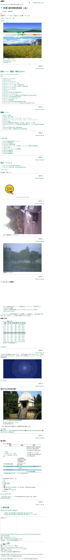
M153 (23, 341)
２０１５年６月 (12, 78)
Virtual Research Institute (36, 554)
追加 (2, 76)
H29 (12, 336)
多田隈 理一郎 (8, 550)
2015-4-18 (6, 142)
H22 (12, 324)
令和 (8, 323)
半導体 (17, 466)
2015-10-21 (6, 95)
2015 (4, 333)
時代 (6, 343)
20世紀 (20, 468)
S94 (16, 339)
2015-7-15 (6, 86)
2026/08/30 (3, 347)
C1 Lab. (14, 60)
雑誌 (4, 510)
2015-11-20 (6, 103)
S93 (16, 338)
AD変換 (34, 466)
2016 (22, 4)
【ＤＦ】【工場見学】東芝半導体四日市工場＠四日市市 (23, 95)
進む (4, 4)
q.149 (9, 62)
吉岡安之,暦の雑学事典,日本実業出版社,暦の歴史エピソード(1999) (20, 514)
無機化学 (11, 150)
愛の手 (13, 311)
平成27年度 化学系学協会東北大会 (17, 167)
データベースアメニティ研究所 (20, 558)
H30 (12, 338)
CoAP (10, 80)
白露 (13, 18)
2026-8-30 (7, 308)
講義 (2, 172)
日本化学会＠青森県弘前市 (15, 92)
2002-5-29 (6, 153)
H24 (12, 328)
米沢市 (11, 551)
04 (40, 178)
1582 (28, 453)
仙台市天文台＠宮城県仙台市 (8, 432)
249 (12, 424)
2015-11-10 (6, 101)
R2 (8, 341)
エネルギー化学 (22, 309)
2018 (4, 338)
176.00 (7, 18)
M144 (23, 326)
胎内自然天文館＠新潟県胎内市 (34, 430)
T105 (19, 334)
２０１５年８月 (12, 87)
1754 (28, 454)
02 (40, 135)
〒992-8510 (3, 551)
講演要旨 (10, 510)
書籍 (2, 510)
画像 (13, 510)
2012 (4, 328)
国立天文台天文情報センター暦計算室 (15, 487)
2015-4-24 (6, 144)
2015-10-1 (6, 94)
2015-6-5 (5, 146)
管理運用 (3, 540)
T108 (19, 339)
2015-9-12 (6, 167)
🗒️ (6, 15)
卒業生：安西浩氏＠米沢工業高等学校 (18, 129)
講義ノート (5, 112)
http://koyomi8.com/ (6, 494)
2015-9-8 (5, 91)
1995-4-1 (5, 149)
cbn (7, 309)
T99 (20, 324)
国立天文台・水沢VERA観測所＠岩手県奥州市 (13, 430)
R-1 (8, 336)
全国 (35, 314)
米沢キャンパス (15, 306)
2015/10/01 (9, 356)
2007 (5, 422)
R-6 (8, 328)
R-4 (8, 331)
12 (15, 74)
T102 (19, 329)
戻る (2, 4)
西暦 (5, 7)
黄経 (3, 18)
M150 (23, 336)
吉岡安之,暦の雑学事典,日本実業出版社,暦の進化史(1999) (18, 513)
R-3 (8, 333)
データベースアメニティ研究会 (19, 548)
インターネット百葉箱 (31, 306)
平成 (12, 323)
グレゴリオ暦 (35, 453)
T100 (19, 326)
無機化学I (11, 153)
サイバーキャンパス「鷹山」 (11, 545)
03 (40, 160)
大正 (20, 323)
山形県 (8, 551)
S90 (16, 333)
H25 (12, 329)
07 (40, 279)
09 (40, 386)
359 (8, 420)
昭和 (16, 323)
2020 (4, 341)
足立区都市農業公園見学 (15, 97)
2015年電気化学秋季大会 (15, 165)
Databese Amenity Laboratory (20, 554)
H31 (12, 339)
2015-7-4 (5, 83)
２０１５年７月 (12, 81)
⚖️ (25, 15)
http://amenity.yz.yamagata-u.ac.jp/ (14, 547)
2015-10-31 (6, 97)
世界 (34, 445)
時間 (4, 485)
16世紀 (6, 452)
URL (6, 510)
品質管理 (11, 142)
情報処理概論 (13, 309)
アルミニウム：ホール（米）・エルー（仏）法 (19, 118)
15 (26, 309)
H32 (12, 341)
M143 (23, 324)
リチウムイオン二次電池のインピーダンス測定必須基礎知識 (22, 146)
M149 (23, 334)
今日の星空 (3, 429)
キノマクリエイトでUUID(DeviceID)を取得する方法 (22, 103)
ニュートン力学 (12, 453)
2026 (11, 554)
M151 (23, 338)
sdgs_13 (5, 311)
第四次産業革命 (10, 470)
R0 (8, 338)
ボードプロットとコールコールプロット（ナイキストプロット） (24, 120)
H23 (12, 326)
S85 (16, 324)
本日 (6, 4)
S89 (16, 331)
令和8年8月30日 (37, 3)
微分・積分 (13, 455)
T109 (19, 341)
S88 (16, 329)
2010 (4, 324)
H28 (12, 334)
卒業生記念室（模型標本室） (16, 127)
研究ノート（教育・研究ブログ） (13, 71)
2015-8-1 (5, 87)
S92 (16, 336)
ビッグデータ (23, 470)
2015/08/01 (33, 354)
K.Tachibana (7, 60)
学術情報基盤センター (16, 540)
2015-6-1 (5, 78)
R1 (8, 339)
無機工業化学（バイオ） (14, 141)
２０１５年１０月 (13, 94)
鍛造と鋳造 (10, 116)
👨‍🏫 (3, 15)
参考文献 (6, 507)
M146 (23, 329)
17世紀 (6, 453)
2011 (4, 326)
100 (27, 450)
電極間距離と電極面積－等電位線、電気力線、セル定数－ (22, 123)
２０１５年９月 (12, 89)
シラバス (4, 138)
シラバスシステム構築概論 (14, 149)
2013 (4, 329)
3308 (4, 309)
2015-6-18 (6, 80)
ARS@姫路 (11, 100)
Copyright (4, 558)
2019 (4, 339)
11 (13, 74)
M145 (23, 328)
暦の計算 (13, 490)
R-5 (8, 329)
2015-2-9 (5, 141)
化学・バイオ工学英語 (18, 473)
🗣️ (22, 15)
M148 (23, 333)
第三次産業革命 (10, 466)
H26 (12, 331)
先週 (14, 4)
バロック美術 (6, 455)
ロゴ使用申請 (25, 356)
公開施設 (33, 487)
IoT (27, 314)
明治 (24, 323)
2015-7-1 (5, 81)
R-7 (8, 326)
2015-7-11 (6, 84)
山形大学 (9, 540)
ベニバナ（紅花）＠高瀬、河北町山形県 (18, 86)
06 (40, 241)
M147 (23, 331)
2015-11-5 (6, 100)
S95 (16, 341)
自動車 (9, 115)
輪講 (7, 62)
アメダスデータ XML (13, 83)
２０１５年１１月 (13, 98)
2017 (4, 336)
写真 (4, 62)
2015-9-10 (6, 92)
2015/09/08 (12, 58)
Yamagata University (6, 556)
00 (40, 68)
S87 (16, 328)
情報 (30, 453)
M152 (23, 339)
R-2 (8, 334)
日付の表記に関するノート (8, 496)
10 (20, 4)
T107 (19, 338)
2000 (28, 471)
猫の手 (9, 311)
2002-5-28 (6, 150)
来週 (16, 4)
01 (40, 109)
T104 (19, 333)
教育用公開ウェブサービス (10, 537)
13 (8, 309)
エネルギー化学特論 (32, 309)
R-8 (8, 324)
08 (40, 353)
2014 (9, 4)
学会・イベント (6, 163)
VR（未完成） (4, 380)
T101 (19, 328)
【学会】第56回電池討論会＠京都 (17, 101)
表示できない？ (5, 170)
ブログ (10, 172)
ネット (17, 470)
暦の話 (5, 491)
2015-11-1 (6, 98)
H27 (12, 333)
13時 (2, 21)
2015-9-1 (5, 89)
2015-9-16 (6, 127)
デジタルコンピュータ (25, 466)
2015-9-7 (5, 120)
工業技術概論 (12, 144)
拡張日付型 (29, 448)
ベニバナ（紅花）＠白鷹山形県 (16, 84)
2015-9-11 (6, 165)
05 (40, 203)
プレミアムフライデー (34, 356)
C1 (16, 343)
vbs (4, 480)
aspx (4, 481)
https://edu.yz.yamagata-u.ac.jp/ (14, 538)
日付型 (32, 450)
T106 (19, 336)
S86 (16, 326)
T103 (19, 331)
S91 (16, 334)
